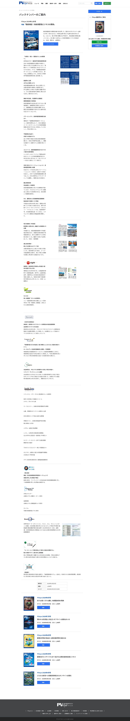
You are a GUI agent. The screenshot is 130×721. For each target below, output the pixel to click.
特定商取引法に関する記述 (96, 711)
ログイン (107, 3)
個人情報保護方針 (75, 711)
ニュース (37, 3)
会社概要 (49, 711)
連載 (46, 3)
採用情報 (56, 711)
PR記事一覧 (99, 11)
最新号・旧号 (53, 3)
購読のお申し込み (47, 713)
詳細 (43, 607)
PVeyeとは (30, 711)
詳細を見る (99, 42)
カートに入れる (50, 44)
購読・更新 (98, 3)
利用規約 (85, 711)
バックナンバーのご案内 (82, 713)
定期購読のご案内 (68, 713)
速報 (60, 3)
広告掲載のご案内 (40, 711)
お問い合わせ (65, 711)
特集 (42, 3)
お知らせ (65, 3)
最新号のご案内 (57, 713)
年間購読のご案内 (99, 45)
